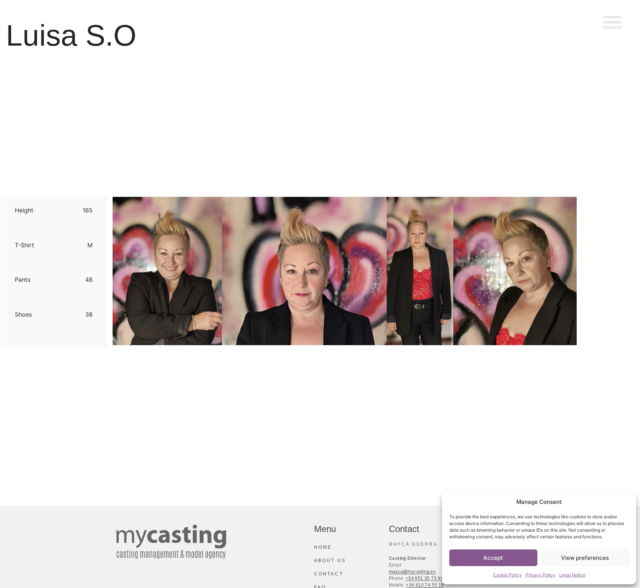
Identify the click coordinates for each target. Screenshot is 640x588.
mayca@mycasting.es (412, 571)
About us (330, 560)
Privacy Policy (541, 575)
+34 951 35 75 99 (424, 578)
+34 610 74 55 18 (425, 585)
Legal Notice (572, 575)
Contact (328, 574)
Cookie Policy (507, 575)
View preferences (585, 557)
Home (323, 547)
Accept (493, 557)
